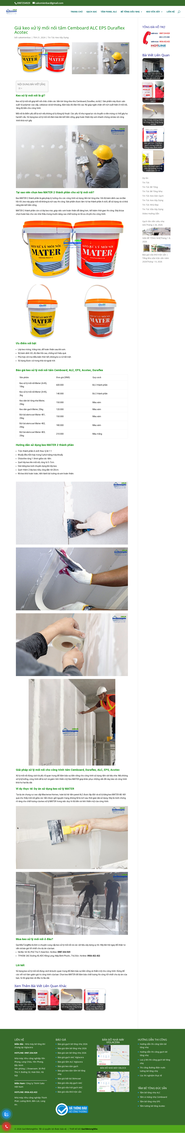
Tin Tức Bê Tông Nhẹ (152, 191)
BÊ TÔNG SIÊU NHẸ (130, 12)
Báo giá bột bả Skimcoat (69, 1078)
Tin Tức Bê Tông (150, 187)
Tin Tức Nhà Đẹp (150, 204)
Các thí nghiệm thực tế (151, 1075)
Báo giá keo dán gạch (68, 1066)
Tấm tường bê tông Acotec (152, 1106)
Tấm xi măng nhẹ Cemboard (153, 1097)
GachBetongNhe (89, 1129)
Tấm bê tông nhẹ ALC (150, 1092)
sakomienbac (24, 37)
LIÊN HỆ (171, 12)
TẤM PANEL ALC (109, 12)
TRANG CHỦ (77, 12)
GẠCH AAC (91, 12)
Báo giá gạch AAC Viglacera (71, 1057)
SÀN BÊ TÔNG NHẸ (151, 238)
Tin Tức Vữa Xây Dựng (152, 209)
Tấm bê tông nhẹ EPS (150, 1101)
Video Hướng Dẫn (150, 213)
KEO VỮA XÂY (153, 12)
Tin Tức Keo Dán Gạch (153, 195)
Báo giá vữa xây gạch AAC (70, 1083)
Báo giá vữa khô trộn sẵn (70, 1091)
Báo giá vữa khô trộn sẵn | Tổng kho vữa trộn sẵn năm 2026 (155, 258)
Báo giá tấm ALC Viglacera (70, 1061)
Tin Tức (145, 182)
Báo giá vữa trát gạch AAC (70, 1087)
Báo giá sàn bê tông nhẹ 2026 (72, 1052)
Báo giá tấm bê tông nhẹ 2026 (72, 1048)
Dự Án (145, 178)
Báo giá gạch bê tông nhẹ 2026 (72, 1044)
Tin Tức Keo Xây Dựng (58, 37)
